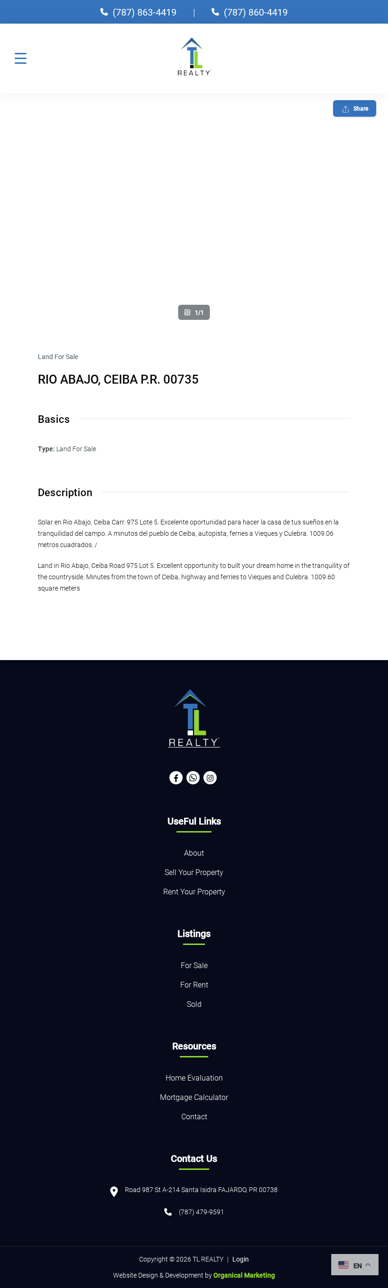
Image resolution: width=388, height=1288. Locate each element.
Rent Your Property (194, 891)
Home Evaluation (194, 1077)
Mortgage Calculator (194, 1097)
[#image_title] (194, 209)
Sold (194, 1004)
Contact (194, 1116)
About (194, 853)
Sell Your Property (194, 872)
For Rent (194, 984)
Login (240, 1258)
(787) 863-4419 (144, 12)
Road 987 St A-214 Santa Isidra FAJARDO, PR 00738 (201, 1189)
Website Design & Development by (194, 1275)
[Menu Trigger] (21, 58)
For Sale (194, 965)
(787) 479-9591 (201, 1211)
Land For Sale (58, 356)
